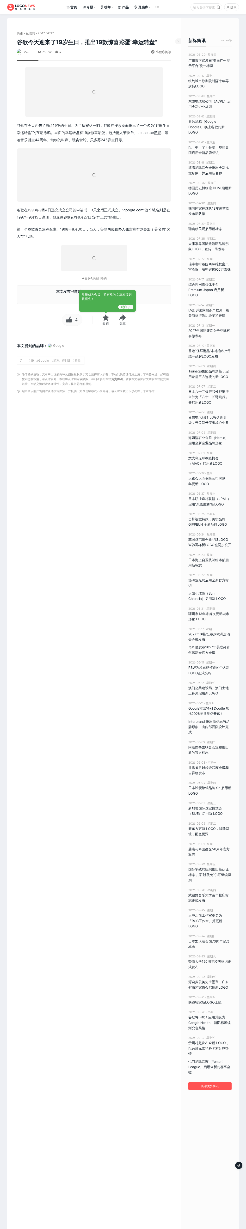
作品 (125, 7)
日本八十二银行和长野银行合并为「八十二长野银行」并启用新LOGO (208, 396)
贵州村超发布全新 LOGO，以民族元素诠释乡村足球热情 (208, 1048)
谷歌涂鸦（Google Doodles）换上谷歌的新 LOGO (206, 126)
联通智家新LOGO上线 (204, 1002)
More (226, 40)
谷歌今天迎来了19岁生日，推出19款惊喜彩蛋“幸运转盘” (87, 42)
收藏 (106, 324)
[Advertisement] (94, 446)
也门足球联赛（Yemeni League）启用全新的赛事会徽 (209, 1066)
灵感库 (143, 7)
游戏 (157, 132)
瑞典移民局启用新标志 (205, 229)
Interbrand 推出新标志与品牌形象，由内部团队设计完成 (208, 726)
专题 (89, 7)
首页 (73, 7)
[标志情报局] (21, 7)
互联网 (30, 33)
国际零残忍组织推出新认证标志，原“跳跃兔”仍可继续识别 (209, 874)
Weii (27, 51)
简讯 (20, 33)
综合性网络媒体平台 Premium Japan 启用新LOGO (206, 289)
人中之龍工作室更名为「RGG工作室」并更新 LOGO (205, 920)
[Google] (56, 350)
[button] (122, 320)
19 (55, 125)
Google (43, 360)
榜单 (107, 7)
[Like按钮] (68, 320)
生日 (67, 125)
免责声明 (117, 379)
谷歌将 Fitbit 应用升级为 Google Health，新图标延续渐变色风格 (209, 1022)
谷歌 (20, 125)
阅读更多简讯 (210, 1086)
